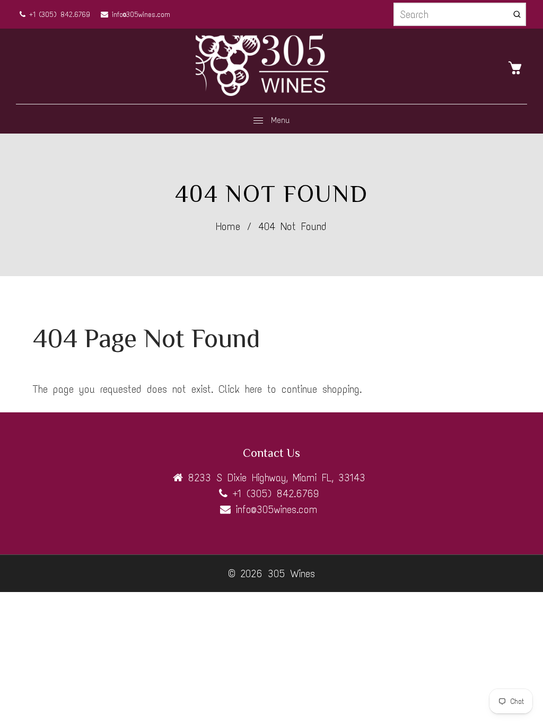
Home (228, 226)
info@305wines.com (139, 14)
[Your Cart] (517, 66)
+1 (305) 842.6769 (57, 14)
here (253, 389)
